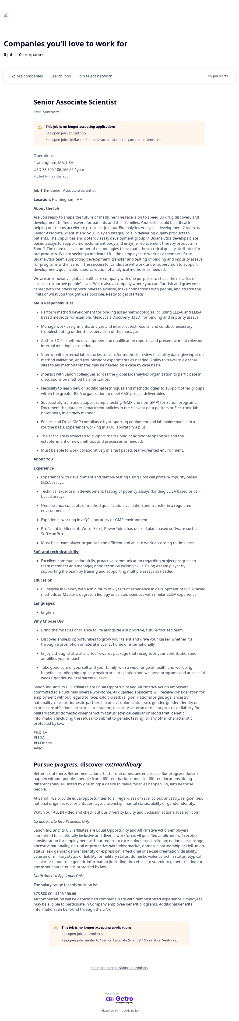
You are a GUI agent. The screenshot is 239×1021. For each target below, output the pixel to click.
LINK (106, 909)
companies (26, 76)
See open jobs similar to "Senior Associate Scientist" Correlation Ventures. (103, 139)
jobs (60, 76)
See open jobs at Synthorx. (66, 133)
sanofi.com (189, 812)
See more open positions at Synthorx (119, 967)
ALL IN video (63, 812)
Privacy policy (109, 1011)
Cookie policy (130, 1011)
